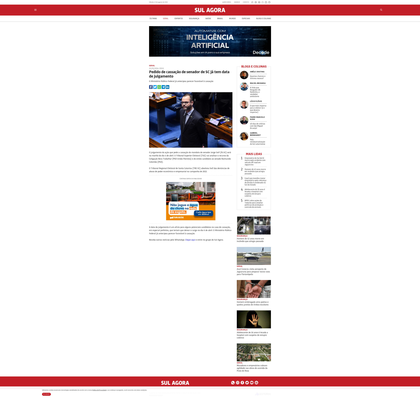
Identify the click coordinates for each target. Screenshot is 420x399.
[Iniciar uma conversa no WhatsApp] (252, 3)
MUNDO (232, 19)
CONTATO (246, 2)
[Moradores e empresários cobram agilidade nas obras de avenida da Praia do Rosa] (254, 352)
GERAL (165, 19)
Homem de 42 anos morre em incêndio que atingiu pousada (255, 171)
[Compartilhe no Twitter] (155, 87)
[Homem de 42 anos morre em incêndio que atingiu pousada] (254, 225)
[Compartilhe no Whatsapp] (159, 87)
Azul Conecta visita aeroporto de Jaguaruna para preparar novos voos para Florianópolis (253, 271)
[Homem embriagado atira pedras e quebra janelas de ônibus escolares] (254, 289)
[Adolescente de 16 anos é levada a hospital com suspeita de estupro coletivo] (254, 319)
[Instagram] (256, 3)
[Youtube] (266, 3)
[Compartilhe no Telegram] (163, 87)
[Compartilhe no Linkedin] (167, 87)
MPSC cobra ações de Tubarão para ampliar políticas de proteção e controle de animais (254, 204)
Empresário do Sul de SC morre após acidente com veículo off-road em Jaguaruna (255, 161)
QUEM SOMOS (226, 2)
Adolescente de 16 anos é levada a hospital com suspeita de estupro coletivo (255, 192)
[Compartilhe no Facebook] (151, 87)
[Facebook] (259, 3)
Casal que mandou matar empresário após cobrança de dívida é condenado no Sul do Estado (255, 181)
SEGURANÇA (194, 19)
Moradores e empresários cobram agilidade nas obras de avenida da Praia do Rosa (252, 368)
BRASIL (220, 19)
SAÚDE (208, 19)
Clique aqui (190, 240)
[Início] (210, 12)
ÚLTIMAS (153, 19)
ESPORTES (179, 19)
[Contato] (269, 3)
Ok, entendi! (46, 394)
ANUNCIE (237, 2)
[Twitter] (262, 3)
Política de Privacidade (99, 390)
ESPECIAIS (246, 19)
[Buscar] (381, 10)
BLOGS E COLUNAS (263, 19)
